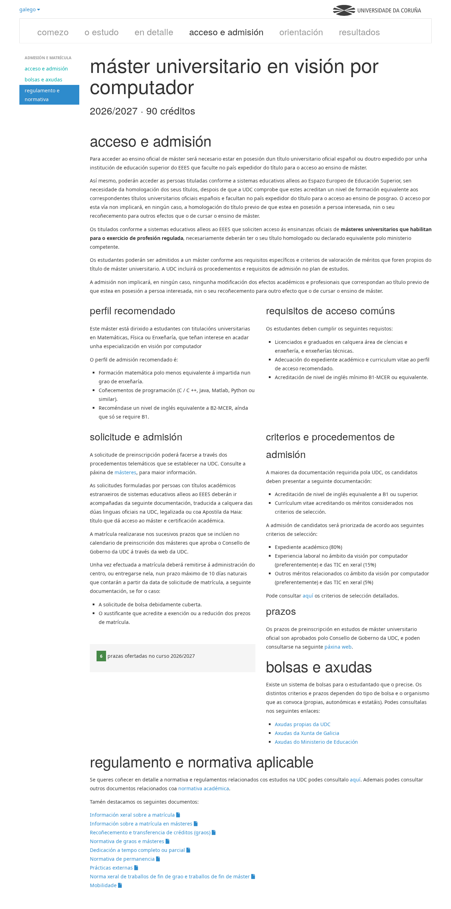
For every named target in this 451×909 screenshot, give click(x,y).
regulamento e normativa (42, 95)
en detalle (154, 31)
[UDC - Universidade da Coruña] (377, 14)
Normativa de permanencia (123, 858)
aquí (308, 595)
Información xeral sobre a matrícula (133, 814)
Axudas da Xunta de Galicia (307, 733)
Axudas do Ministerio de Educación (317, 741)
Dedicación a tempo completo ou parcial (138, 850)
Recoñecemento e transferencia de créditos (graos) (151, 832)
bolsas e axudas (43, 79)
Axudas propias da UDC (302, 724)
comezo (53, 31)
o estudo (102, 31)
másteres (125, 472)
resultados (359, 31)
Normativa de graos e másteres (128, 841)
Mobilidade (104, 885)
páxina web (338, 646)
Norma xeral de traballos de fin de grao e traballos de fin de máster (170, 876)
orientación (301, 31)
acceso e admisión (226, 31)
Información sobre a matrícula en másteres (142, 823)
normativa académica (203, 788)
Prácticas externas (112, 867)
